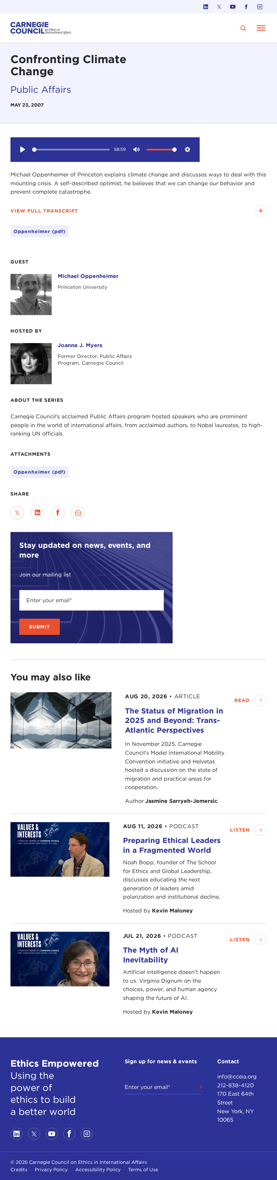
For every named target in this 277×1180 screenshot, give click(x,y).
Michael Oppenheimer (88, 276)
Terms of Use (143, 1169)
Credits (18, 1169)
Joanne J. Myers (80, 345)
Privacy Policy (51, 1169)
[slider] (71, 149)
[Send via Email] (78, 512)
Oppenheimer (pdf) (40, 472)
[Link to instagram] (260, 6)
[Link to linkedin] (205, 6)
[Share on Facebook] (58, 512)
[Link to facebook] (246, 6)
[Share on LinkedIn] (37, 512)
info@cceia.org (237, 1076)
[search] (243, 28)
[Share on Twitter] (17, 512)
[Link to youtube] (233, 6)
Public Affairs (40, 89)
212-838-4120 (235, 1085)
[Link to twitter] (219, 6)
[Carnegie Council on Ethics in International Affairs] (40, 28)
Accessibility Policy (98, 1169)
